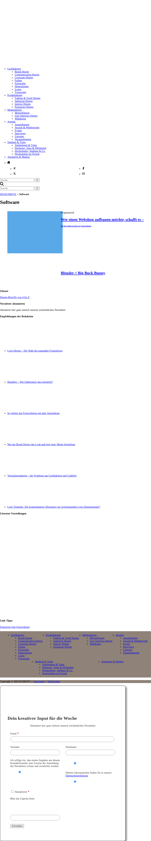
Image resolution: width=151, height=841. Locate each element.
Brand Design (22, 71)
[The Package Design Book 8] (79, 567)
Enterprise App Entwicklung (15, 627)
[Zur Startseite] (60, 60)
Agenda (11, 121)
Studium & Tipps (16, 142)
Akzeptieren (21, 791)
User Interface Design (26, 115)
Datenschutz (54, 681)
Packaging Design (24, 107)
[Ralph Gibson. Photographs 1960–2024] (79, 600)
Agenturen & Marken (18, 157)
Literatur (19, 136)
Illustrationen (22, 86)
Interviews (20, 133)
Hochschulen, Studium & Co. (30, 151)
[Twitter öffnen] (14, 173)
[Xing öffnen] (14, 168)
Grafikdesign (14, 68)
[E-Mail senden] (83, 173)
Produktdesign (14, 95)
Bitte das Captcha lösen (22, 798)
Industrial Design (24, 101)
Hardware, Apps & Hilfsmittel (30, 148)
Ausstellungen (22, 124)
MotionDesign (22, 113)
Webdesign (20, 118)
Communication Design (27, 74)
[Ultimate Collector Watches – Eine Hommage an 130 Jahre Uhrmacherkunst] (79, 534)
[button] (2, 185)
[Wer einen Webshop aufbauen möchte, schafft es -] (35, 252)
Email (14, 733)
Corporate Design (24, 77)
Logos (18, 89)
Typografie (20, 92)
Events (18, 130)
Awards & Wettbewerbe (27, 127)
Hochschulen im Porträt (27, 154)
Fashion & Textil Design (27, 98)
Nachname (71, 747)
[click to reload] (28, 806)
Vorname (15, 747)
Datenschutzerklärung (77, 775)
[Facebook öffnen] (83, 168)
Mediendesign (14, 110)
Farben (18, 80)
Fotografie (20, 83)
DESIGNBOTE (8, 194)
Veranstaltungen (23, 139)
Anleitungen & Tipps (26, 145)
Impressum (39, 681)
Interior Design (23, 104)
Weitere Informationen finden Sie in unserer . (89, 774)
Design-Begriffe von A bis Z (15, 297)
